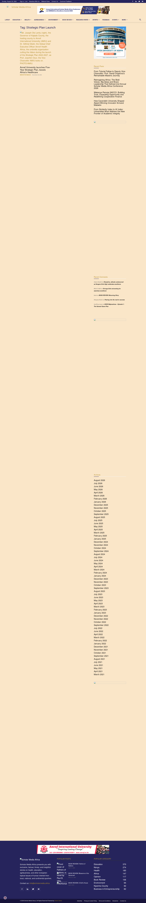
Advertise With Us (34, 1)
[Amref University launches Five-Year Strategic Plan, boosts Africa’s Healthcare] (36, 48)
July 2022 (98, 628)
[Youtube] (142, 1)
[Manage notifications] (5, 897)
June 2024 (98, 560)
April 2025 (98, 529)
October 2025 (100, 511)
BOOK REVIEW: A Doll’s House (78, 883)
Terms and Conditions (105, 901)
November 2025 (101, 507)
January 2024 (100, 575)
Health (27, 20)
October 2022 (100, 621)
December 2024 (101, 541)
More (124, 20)
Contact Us (55, 1)
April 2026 (98, 492)
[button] (140, 19)
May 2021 (98, 668)
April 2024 (98, 566)
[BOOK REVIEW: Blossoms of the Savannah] (62, 875)
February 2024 (100, 572)
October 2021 (100, 652)
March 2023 (99, 606)
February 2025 (100, 535)
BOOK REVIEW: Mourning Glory (109, 295)
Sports (95, 20)
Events (114, 20)
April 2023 (98, 603)
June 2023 (98, 597)
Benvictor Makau (25, 75)
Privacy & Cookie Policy (90, 901)
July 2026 (98, 483)
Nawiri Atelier (58, 900)
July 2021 (98, 662)
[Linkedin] (135, 1)
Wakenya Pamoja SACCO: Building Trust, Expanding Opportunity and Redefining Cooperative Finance (109, 94)
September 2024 (101, 551)
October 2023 (100, 584)
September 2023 (101, 588)
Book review (67, 20)
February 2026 (100, 498)
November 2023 (101, 581)
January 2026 (100, 501)
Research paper (82, 20)
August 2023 (99, 591)
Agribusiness (39, 20)
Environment (53, 20)
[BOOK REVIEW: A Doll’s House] (62, 885)
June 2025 (98, 523)
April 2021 (98, 671)
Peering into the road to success (115, 300)
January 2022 (100, 643)
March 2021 (99, 674)
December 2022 (101, 615)
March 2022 (99, 637)
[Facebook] (132, 1)
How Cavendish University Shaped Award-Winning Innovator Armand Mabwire (109, 103)
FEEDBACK (105, 20)
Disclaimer (115, 901)
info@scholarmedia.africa (39, 883)
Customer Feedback (66, 1)
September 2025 (101, 514)
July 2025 (98, 520)
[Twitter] (139, 1)
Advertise (79, 901)
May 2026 (98, 489)
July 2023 (98, 594)
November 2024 (101, 544)
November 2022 (101, 618)
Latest (7, 20)
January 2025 (100, 538)
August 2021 (99, 658)
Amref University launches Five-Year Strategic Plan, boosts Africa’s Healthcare (35, 70)
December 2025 (101, 504)
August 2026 (99, 480)
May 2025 (98, 526)
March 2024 (99, 569)
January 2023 (100, 612)
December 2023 (101, 578)
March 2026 (99, 495)
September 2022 (101, 625)
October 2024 (100, 547)
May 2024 (98, 563)
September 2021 (101, 655)
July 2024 (98, 557)
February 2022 (100, 640)
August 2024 (99, 554)
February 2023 (100, 609)
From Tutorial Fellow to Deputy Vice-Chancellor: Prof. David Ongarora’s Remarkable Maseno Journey (110, 73)
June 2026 (98, 486)
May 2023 (98, 600)
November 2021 (101, 649)
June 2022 (98, 631)
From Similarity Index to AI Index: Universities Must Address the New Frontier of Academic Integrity (109, 111)
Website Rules (45, 1)
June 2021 (98, 665)
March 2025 (99, 532)
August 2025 (99, 517)
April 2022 (98, 634)
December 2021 (101, 646)
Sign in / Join (24, 1)
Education (16, 20)
